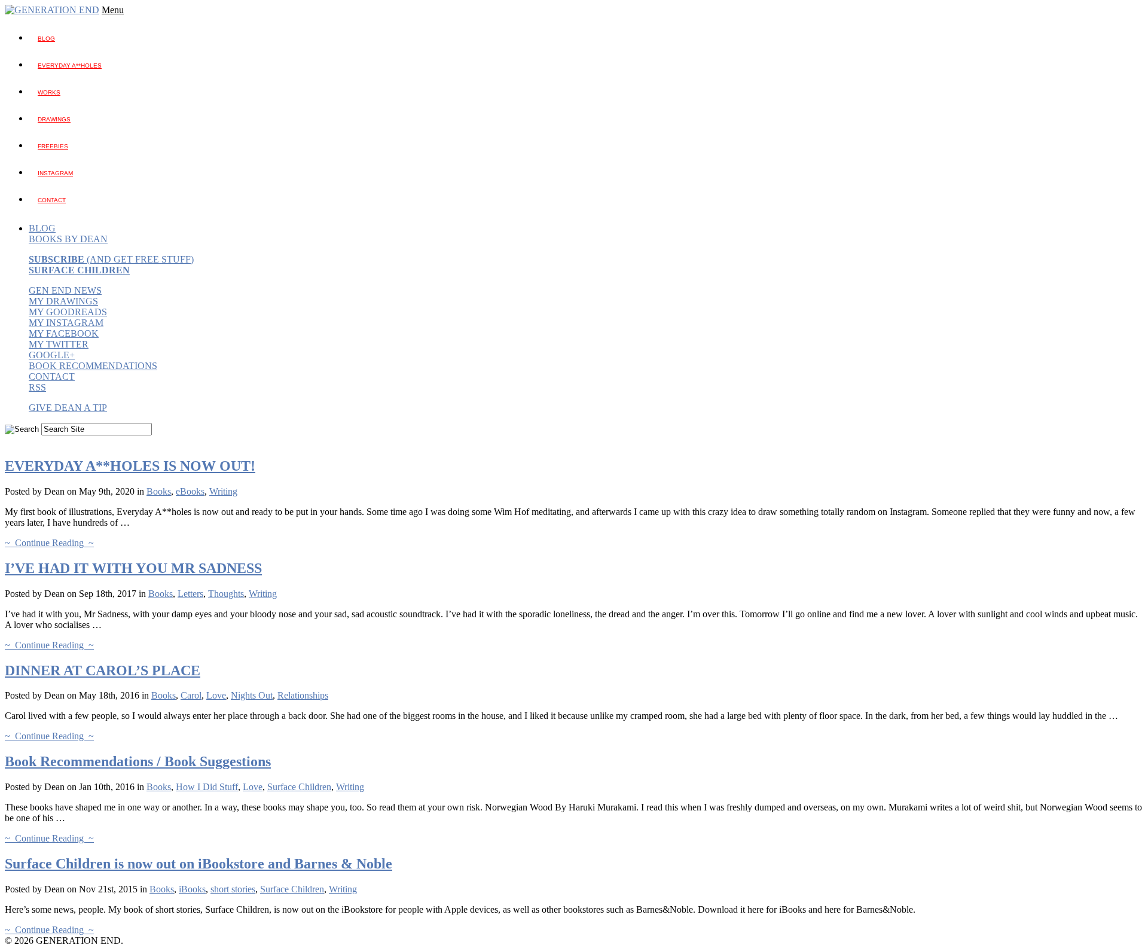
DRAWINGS (54, 119)
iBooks (192, 889)
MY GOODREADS (68, 312)
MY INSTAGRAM (66, 323)
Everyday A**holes (70, 65)
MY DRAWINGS (63, 301)
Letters (190, 594)
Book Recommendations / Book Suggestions (138, 761)
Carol (191, 695)
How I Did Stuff (207, 787)
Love (216, 695)
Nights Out (252, 695)
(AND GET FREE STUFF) (111, 259)
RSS (37, 387)
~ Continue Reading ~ (49, 543)
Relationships (302, 695)
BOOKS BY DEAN (68, 239)
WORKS (49, 92)
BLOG (46, 38)
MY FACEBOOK (64, 333)
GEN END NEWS (65, 290)
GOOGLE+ (52, 355)
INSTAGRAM (55, 173)
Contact (52, 200)
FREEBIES (53, 146)
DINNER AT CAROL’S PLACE (102, 670)
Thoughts (226, 594)
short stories (232, 889)
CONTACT (52, 376)
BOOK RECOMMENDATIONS (93, 366)
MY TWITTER (58, 344)
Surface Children (299, 787)
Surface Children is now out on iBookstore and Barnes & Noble (198, 863)
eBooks (190, 491)
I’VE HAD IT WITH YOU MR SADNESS (133, 568)
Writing (223, 491)
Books (158, 491)
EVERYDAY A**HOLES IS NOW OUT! (130, 466)
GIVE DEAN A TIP (68, 408)
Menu (113, 10)
